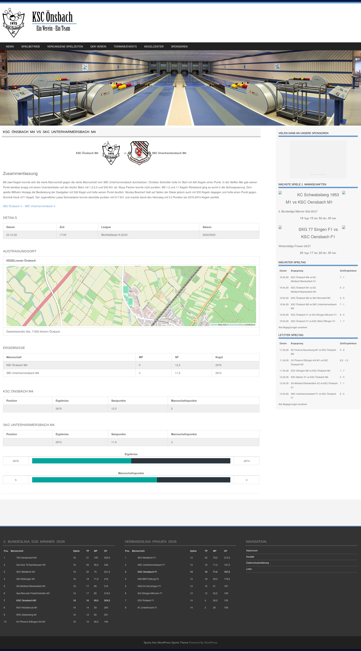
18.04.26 (284, 277)
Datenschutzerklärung (257, 563)
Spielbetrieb (30, 46)
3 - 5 (342, 297)
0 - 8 (342, 349)
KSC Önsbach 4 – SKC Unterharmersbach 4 (29, 206)
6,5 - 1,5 (344, 360)
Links (249, 569)
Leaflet (213, 324)
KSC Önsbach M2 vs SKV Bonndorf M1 (311, 297)
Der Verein (98, 46)
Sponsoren (179, 46)
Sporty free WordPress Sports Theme (166, 642)
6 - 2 (342, 287)
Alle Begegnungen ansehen (292, 327)
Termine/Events (125, 46)
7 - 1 (342, 277)
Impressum (252, 550)
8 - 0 (342, 314)
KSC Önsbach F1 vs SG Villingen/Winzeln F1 (314, 314)
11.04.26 (284, 349)
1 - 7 (342, 321)
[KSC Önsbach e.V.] (39, 23)
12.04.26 (284, 377)
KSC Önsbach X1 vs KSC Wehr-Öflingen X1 (313, 321)
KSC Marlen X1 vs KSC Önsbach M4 (309, 377)
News (10, 46)
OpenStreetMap (236, 324)
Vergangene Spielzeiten (65, 46)
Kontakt (250, 557)
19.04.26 (284, 304)
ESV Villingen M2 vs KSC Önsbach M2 (310, 370)
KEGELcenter (154, 46)
